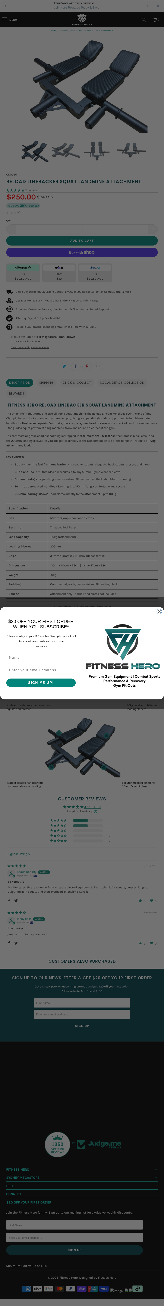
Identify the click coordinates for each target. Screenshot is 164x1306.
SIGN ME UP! (41, 682)
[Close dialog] (159, 611)
